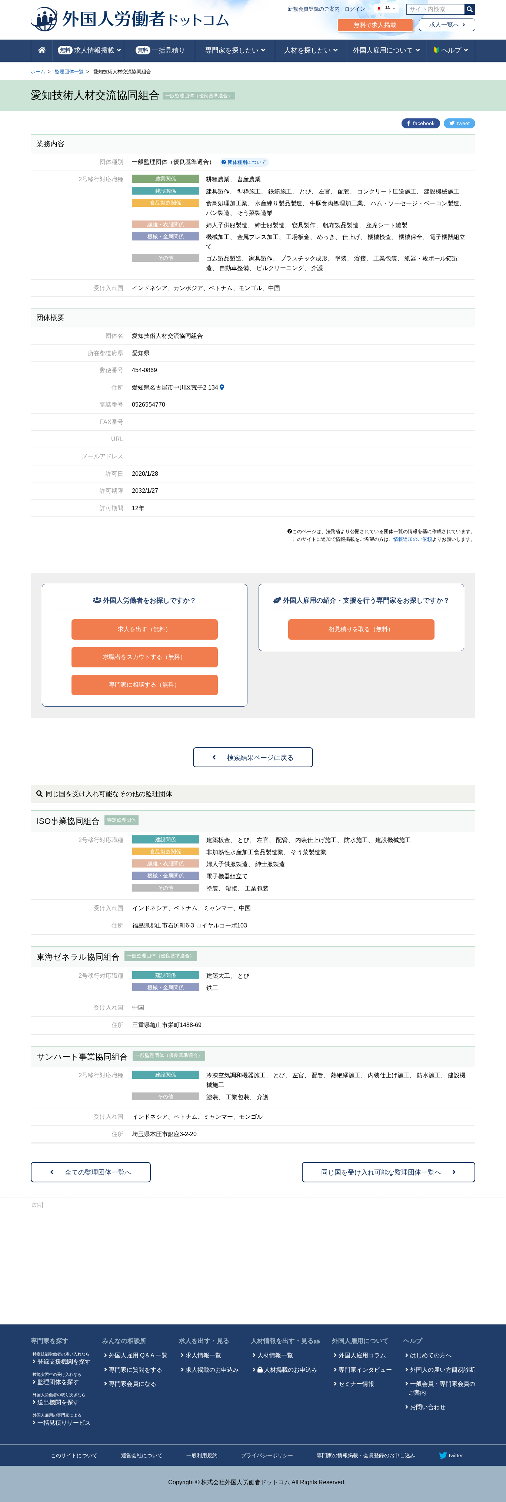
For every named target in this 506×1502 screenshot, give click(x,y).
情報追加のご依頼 (412, 539)
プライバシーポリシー (267, 1455)
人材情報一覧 (275, 1355)
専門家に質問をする (135, 1370)
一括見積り (161, 50)
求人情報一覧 (203, 1355)
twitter (456, 1455)
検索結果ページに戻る (260, 757)
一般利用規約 (201, 1455)
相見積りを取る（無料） (361, 629)
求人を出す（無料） (144, 629)
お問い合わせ (428, 1407)
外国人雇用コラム (362, 1355)
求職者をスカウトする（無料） (144, 657)
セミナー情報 (356, 1384)
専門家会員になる (132, 1384)
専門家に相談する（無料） (144, 684)
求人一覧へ (444, 24)
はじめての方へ (431, 1355)
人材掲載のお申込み (290, 1370)
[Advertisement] (253, 1265)
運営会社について (142, 1455)
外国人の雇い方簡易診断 (442, 1370)
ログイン (354, 9)
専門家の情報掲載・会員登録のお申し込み (366, 1455)
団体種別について (246, 162)
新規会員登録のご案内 (314, 9)
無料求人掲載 (375, 25)
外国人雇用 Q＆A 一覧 (138, 1355)
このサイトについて (74, 1455)
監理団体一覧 (69, 71)
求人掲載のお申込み (212, 1370)
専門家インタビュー (365, 1370)
